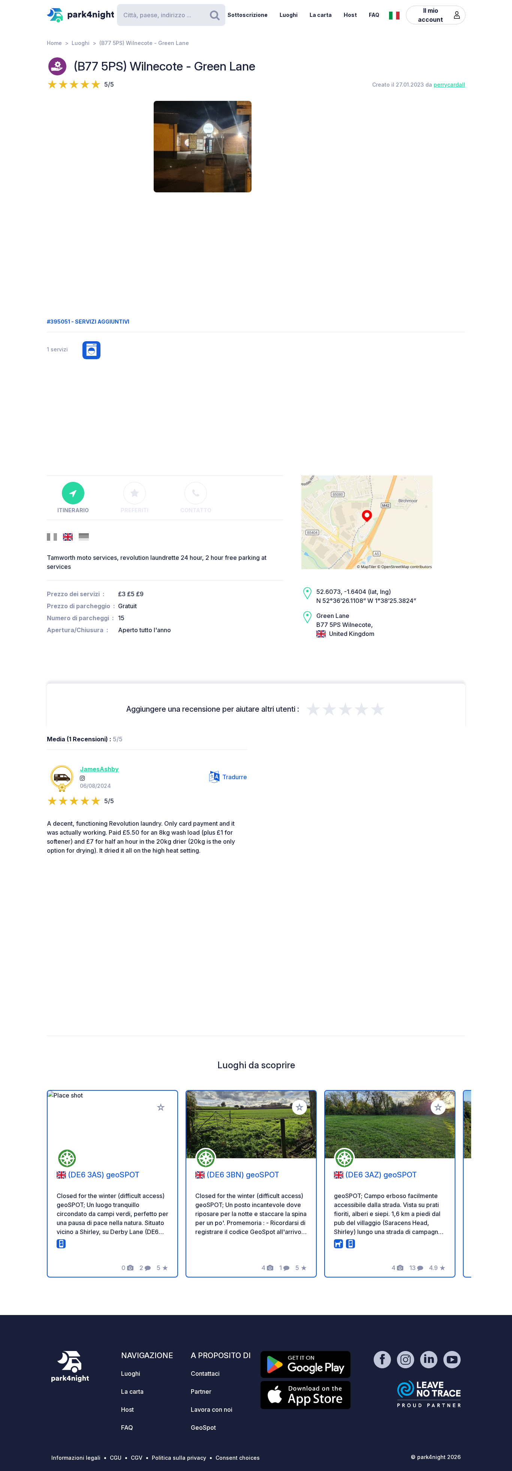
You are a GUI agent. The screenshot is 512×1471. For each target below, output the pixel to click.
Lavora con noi (211, 1409)
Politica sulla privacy (179, 1458)
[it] (394, 14)
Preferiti (134, 510)
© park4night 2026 (436, 1457)
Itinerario (73, 510)
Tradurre (234, 777)
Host (350, 15)
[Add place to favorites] (160, 1107)
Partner (201, 1391)
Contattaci (205, 1373)
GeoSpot (203, 1427)
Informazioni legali (75, 1458)
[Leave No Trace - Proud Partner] (429, 1393)
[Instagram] (82, 778)
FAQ (374, 15)
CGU (115, 1458)
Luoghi (289, 15)
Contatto (195, 510)
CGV (136, 1458)
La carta (321, 15)
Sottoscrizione (248, 15)
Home (54, 43)
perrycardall (449, 84)
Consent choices (238, 1458)
